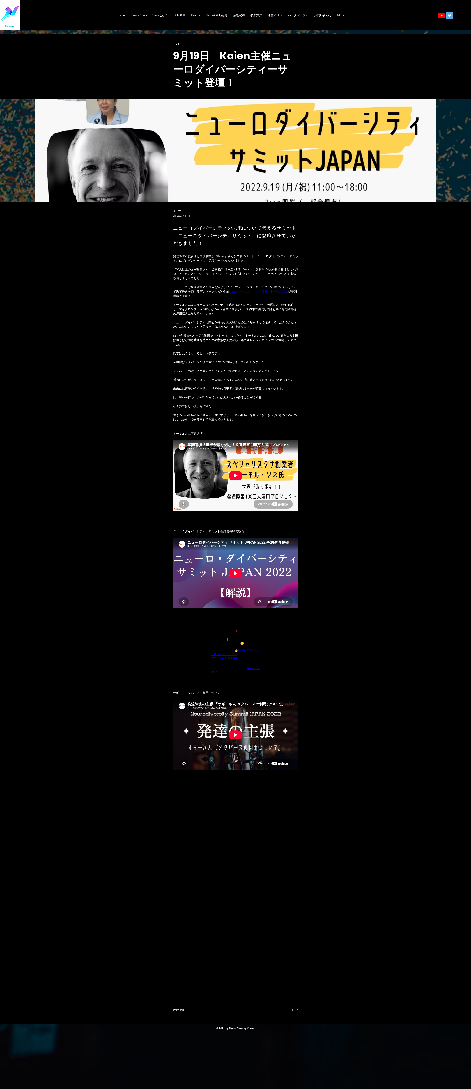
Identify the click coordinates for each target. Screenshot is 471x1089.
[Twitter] (449, 15)
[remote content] (235, 652)
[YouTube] (441, 15)
